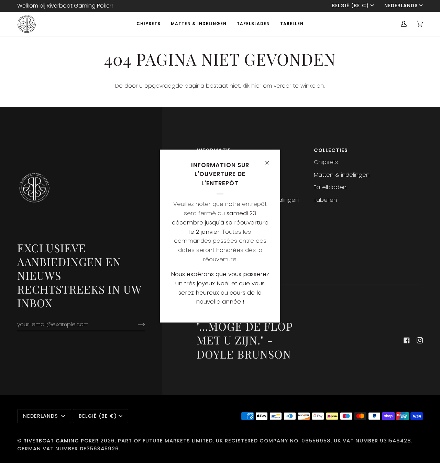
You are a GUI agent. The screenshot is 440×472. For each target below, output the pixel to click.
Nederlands (401, 5)
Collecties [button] (331, 150)
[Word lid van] (136, 324)
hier (256, 86)
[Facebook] (407, 340)
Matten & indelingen (342, 175)
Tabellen (325, 200)
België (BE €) (350, 5)
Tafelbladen (330, 187)
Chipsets (326, 162)
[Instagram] (420, 340)
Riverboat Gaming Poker (61, 440)
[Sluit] (270, 160)
